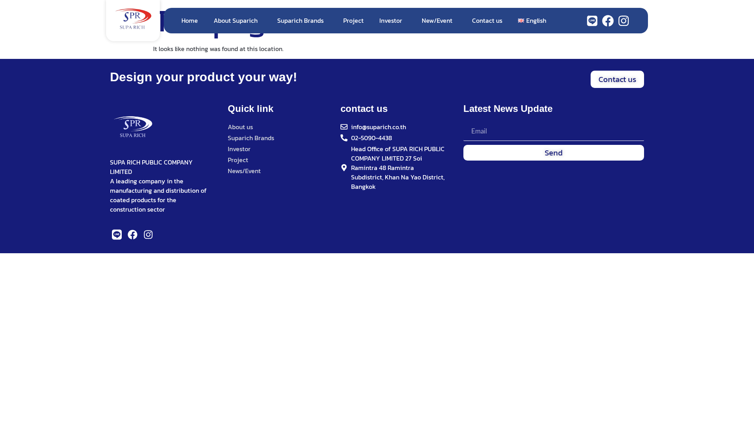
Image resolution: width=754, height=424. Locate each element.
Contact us (487, 20)
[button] (617, 79)
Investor (390, 20)
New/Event (437, 20)
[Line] (592, 20)
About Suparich (236, 20)
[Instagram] (623, 20)
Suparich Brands (300, 20)
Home (189, 20)
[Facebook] (608, 20)
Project (353, 20)
